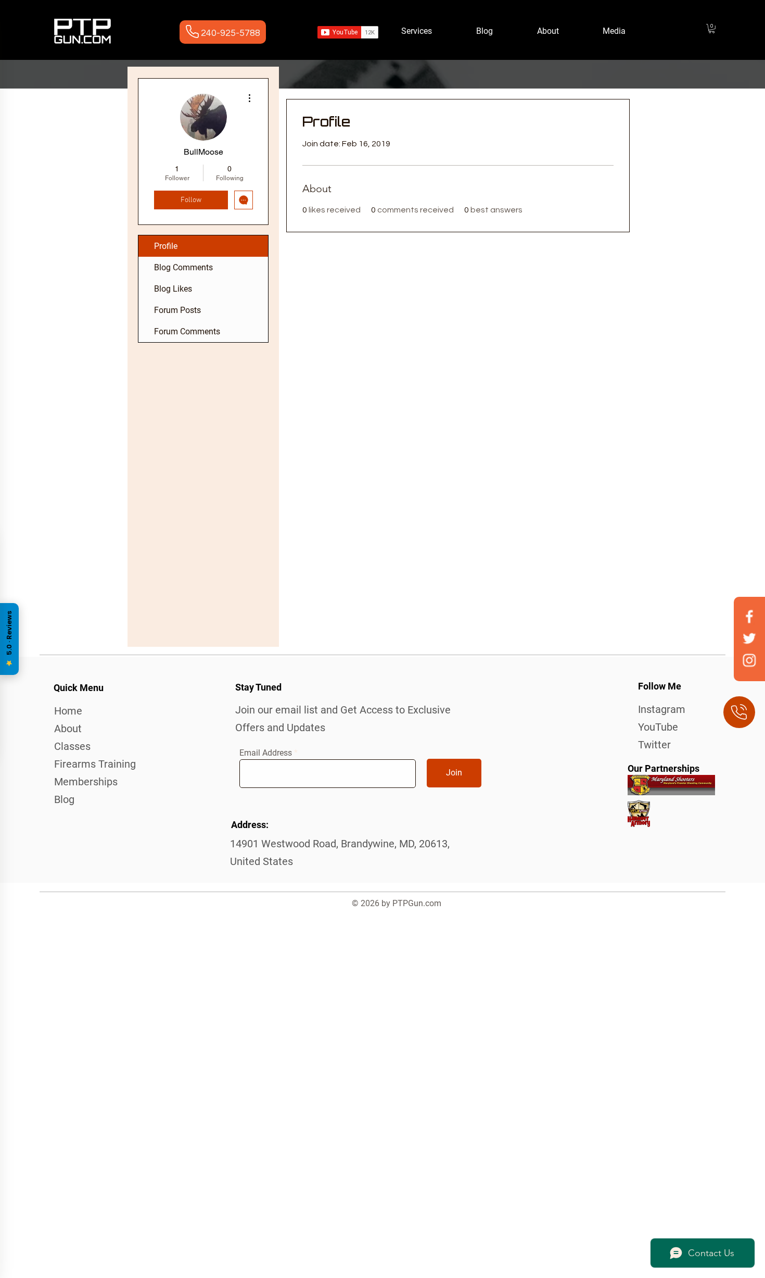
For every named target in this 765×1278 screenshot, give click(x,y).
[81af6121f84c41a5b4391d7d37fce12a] (749, 660)
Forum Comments (187, 331)
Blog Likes (173, 289)
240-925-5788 (230, 33)
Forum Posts (177, 310)
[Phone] (192, 31)
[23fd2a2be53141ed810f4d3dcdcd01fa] (749, 616)
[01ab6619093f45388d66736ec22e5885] (749, 638)
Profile (165, 246)
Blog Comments (183, 267)
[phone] (739, 712)
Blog (64, 799)
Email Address (265, 753)
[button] (711, 28)
